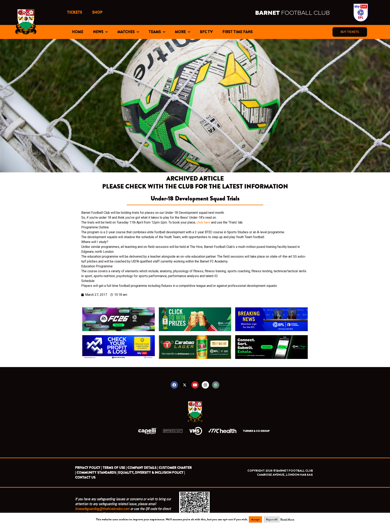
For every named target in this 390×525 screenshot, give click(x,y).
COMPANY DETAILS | (142, 467)
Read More (287, 519)
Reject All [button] (271, 519)
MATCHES (126, 32)
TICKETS (74, 12)
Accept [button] (255, 519)
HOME (77, 32)
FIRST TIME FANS (237, 32)
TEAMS (155, 32)
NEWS (98, 32)
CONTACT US (85, 477)
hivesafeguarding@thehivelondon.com (102, 508)
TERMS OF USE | (115, 467)
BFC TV (206, 32)
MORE (180, 32)
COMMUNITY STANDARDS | (97, 472)
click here (203, 222)
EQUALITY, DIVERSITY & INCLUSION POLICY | (151, 472)
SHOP (97, 12)
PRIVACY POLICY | (88, 467)
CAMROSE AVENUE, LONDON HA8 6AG (285, 474)
